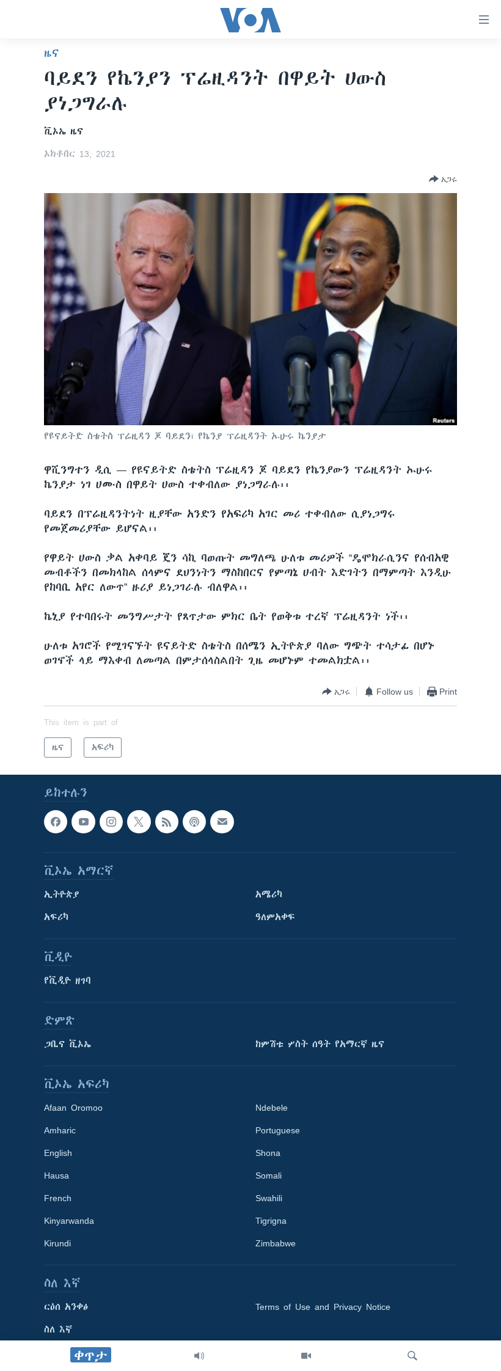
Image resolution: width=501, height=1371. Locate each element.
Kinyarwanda (69, 1221)
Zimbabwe (275, 1243)
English (58, 1153)
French (57, 1198)
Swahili (268, 1198)
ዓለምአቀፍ (275, 917)
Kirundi (57, 1243)
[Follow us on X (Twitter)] (138, 821)
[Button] (443, 179)
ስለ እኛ (58, 1330)
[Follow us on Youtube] (83, 821)
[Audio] (199, 1355)
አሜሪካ (268, 895)
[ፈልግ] (412, 1355)
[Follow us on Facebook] (55, 821)
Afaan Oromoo (73, 1108)
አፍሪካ (56, 917)
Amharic (60, 1130)
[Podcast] (194, 821)
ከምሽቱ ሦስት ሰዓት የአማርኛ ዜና (319, 1044)
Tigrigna (271, 1221)
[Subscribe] (221, 821)
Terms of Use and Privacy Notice (322, 1307)
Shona (267, 1153)
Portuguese (277, 1130)
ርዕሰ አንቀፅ (66, 1307)
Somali (268, 1176)
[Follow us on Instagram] (111, 821)
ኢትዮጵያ (61, 895)
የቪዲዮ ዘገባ (67, 981)
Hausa (56, 1176)
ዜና (51, 53)
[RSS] (166, 821)
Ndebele (271, 1108)
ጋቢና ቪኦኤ (67, 1044)
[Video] (306, 1355)
